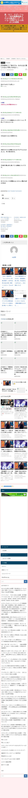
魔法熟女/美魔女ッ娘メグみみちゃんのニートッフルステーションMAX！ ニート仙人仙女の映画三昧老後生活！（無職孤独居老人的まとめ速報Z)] (13, 619)
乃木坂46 (3, 62)
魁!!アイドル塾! (5, 764)
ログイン (4, 566)
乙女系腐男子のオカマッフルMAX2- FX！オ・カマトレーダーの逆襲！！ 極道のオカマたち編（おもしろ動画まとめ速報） (13, 625)
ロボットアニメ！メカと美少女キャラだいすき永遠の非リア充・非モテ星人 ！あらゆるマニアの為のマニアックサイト (13, 661)
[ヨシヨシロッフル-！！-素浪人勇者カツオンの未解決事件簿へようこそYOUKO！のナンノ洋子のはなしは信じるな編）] (13, 713)
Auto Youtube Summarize (15, 191)
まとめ (8, 62)
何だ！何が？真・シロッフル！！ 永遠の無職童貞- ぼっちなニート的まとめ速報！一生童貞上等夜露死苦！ (13, 646)
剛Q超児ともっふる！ (6, 756)
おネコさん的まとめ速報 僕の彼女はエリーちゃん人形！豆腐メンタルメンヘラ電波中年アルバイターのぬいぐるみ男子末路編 (13, 590)
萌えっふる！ (4, 739)
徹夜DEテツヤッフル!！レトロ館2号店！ (11, 753)
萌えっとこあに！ (5, 742)
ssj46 (14, 257)
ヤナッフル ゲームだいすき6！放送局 (10, 758)
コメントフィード (6, 573)
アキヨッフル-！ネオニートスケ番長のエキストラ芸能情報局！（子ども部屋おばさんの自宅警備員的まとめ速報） (13, 707)
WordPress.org (5, 577)
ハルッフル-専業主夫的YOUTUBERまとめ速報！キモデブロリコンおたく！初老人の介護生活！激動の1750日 (13, 667)
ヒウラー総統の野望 (6, 761)
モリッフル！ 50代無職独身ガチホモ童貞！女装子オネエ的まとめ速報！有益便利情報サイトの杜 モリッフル (14, 720)
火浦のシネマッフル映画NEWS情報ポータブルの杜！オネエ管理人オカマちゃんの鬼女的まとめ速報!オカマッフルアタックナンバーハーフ (13, 679)
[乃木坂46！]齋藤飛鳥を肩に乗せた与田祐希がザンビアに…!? (6, 226)
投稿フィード (5, 569)
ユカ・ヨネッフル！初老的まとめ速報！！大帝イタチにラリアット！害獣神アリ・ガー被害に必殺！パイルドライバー (13, 685)
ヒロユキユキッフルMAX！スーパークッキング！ (13, 750)
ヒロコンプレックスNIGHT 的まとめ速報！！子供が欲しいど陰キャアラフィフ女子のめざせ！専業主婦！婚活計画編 (13, 734)
